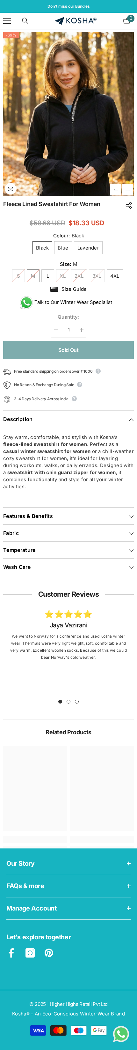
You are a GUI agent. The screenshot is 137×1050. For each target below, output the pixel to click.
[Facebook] (11, 953)
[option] (68, 6)
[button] (115, 189)
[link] (68, 625)
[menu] (7, 21)
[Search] (25, 21)
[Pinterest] (49, 953)
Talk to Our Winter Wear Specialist (70, 302)
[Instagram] (30, 953)
